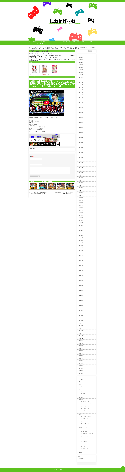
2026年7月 (81, 59)
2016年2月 (81, 358)
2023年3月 (81, 160)
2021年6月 (81, 212)
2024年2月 (81, 132)
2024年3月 (81, 130)
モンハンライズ (85, 421)
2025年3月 (81, 99)
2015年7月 (81, 365)
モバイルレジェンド (86, 401)
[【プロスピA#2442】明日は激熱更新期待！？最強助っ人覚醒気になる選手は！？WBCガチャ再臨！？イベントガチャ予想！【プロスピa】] (61, 186)
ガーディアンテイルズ (86, 403)
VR (79, 381)
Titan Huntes (85, 441)
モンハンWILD (72, 41)
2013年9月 (81, 373)
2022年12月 (81, 167)
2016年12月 (81, 338)
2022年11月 (81, 170)
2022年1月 (81, 195)
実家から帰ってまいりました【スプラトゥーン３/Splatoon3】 (63, 193)
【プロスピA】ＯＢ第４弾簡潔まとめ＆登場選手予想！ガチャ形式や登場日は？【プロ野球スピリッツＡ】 (39, 193)
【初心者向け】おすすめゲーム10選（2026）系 (40, 57)
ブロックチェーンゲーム (62, 41)
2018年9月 (81, 288)
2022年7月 (81, 180)
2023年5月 (81, 155)
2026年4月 (81, 67)
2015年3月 (81, 368)
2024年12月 (81, 107)
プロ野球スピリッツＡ (86, 406)
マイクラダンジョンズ (86, 436)
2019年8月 (81, 265)
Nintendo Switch (32, 41)
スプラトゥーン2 (85, 418)
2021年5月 (81, 215)
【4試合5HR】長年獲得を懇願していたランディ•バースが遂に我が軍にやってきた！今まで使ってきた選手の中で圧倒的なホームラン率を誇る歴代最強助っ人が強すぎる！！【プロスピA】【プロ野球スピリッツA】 (52, 83)
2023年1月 (81, 165)
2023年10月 (81, 142)
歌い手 (41, 43)
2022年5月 (81, 185)
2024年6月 (81, 122)
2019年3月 (81, 275)
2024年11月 (81, 109)
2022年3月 (81, 190)
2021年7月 (81, 210)
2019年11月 (81, 257)
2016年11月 (81, 340)
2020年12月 (81, 227)
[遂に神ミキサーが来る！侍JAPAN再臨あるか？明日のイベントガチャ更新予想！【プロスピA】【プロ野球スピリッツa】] (52, 186)
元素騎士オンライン (86, 448)
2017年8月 (81, 318)
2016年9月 (81, 345)
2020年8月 (81, 237)
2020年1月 (81, 252)
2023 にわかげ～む (61, 469)
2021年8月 (81, 207)
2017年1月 (81, 335)
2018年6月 (81, 295)
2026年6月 (81, 62)
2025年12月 (81, 77)
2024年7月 (81, 120)
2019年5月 (81, 270)
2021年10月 (81, 202)
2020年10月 (81, 232)
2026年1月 (81, 74)
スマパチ (36, 43)
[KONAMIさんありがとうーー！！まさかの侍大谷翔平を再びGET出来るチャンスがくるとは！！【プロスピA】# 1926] (33, 186)
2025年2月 (81, 102)
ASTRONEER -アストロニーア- (88, 433)
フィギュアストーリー (86, 408)
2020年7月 (81, 240)
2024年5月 (81, 125)
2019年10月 (81, 260)
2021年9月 (81, 205)
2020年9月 (81, 235)
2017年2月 (81, 333)
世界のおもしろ (89, 41)
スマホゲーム (52, 41)
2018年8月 (81, 290)
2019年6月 (81, 268)
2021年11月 (81, 200)
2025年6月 (81, 92)
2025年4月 (81, 97)
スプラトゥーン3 (80, 41)
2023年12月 (81, 137)
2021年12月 (81, 197)
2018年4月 (81, 300)
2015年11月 (81, 360)
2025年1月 (81, 104)
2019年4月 (81, 273)
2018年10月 (81, 285)
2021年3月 (81, 220)
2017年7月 (81, 320)
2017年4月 (81, 328)
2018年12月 (81, 280)
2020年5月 (81, 245)
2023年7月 (81, 150)
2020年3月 (81, 247)
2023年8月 (81, 147)
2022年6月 (81, 182)
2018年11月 (81, 283)
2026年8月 (81, 57)
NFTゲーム (84, 446)
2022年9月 (81, 175)
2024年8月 (81, 117)
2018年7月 (81, 293)
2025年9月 (81, 84)
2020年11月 (81, 230)
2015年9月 (81, 363)
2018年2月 (81, 305)
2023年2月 (81, 162)
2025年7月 (81, 89)
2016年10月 (81, 343)
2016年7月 (81, 350)
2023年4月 (81, 157)
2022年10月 (81, 172)
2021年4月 (81, 217)
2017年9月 (81, 315)
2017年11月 (81, 310)
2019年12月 (81, 255)
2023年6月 (81, 152)
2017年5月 (81, 325)
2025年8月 (81, 87)
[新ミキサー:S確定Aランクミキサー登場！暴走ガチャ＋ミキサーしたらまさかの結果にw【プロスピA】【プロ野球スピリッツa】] (43, 186)
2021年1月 (81, 225)
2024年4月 (81, 127)
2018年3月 (81, 303)
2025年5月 (81, 94)
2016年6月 (81, 353)
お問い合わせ (81, 458)
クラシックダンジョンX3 (87, 416)
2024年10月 (81, 112)
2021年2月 (81, 222)
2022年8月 (81, 177)
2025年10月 (81, 82)
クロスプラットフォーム (43, 41)
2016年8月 (81, 348)
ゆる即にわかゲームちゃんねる (39, 51)
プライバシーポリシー (83, 461)
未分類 (80, 452)
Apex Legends (85, 431)
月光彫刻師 (85, 410)
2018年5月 (81, 298)
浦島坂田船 (85, 393)
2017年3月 (81, 330)
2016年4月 (81, 355)
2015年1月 (81, 370)
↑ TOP (123, 467)
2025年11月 (81, 79)
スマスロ (31, 43)
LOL (80, 384)
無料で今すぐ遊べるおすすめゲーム (37, 53)
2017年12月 (81, 308)
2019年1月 (81, 278)
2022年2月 (81, 192)
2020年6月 (81, 242)
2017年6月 (81, 323)
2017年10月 (81, 313)
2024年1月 (81, 135)
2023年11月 (81, 140)
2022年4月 (81, 187)
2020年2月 (81, 250)
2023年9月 (81, 145)
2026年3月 (81, 69)
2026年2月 (81, 72)
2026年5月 (81, 64)
